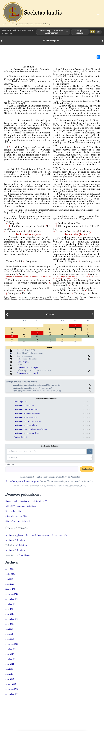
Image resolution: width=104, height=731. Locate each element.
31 (75, 339)
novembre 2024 (11, 619)
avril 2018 (9, 679)
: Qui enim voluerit (25, 425)
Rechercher (9, 464)
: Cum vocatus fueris (26, 409)
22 (50, 336)
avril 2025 (9, 614)
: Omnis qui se (24, 405)
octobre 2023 (10, 648)
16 (62, 332)
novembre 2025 (11, 599)
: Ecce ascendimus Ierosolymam (30, 429)
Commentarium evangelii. (28, 367)
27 (24, 339)
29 (50, 339)
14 (37, 332)
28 (37, 339)
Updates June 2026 (13, 511)
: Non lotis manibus (26, 417)
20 (24, 336)
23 (62, 336)
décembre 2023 (11, 644)
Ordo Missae (19, 540)
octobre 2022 (10, 659)
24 (75, 336)
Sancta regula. (23, 361)
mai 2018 (9, 674)
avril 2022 (9, 664)
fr (92, 32)
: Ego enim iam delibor (27, 433)
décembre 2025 (11, 594)
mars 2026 (9, 584)
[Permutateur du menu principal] (98, 14)
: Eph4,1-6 (20, 401)
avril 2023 (9, 653)
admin (8, 535)
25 (88, 336)
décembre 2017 (11, 689)
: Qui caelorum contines (27, 421)
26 (12, 339)
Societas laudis (43, 12)
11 (88, 328)
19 (12, 336)
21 (37, 336)
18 (88, 332)
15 (50, 332)
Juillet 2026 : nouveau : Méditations (20, 506)
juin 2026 (9, 579)
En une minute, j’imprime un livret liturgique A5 (26, 501)
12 (12, 332)
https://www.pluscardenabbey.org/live (22, 481)
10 (75, 329)
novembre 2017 (11, 694)
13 (24, 332)
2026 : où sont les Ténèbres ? (17, 521)
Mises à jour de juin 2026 (16, 516)
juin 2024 (9, 629)
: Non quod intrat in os (27, 413)
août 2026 (9, 569)
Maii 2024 (50, 314)
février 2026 (10, 589)
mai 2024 (9, 634)
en (98, 32)
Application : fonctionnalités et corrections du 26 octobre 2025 (41, 535)
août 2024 (9, 624)
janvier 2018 (10, 684)
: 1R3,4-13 (20, 437)
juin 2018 (9, 669)
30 (62, 339)
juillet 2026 (10, 574)
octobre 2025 (10, 604)
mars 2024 (9, 639)
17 (75, 332)
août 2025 (9, 609)
